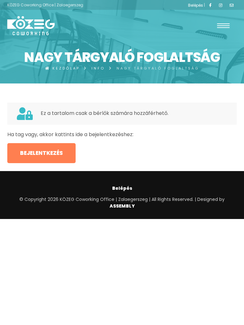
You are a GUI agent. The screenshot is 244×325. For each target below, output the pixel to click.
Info (98, 68)
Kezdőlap (65, 68)
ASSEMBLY (122, 206)
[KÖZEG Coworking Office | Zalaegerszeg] (31, 26)
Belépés (195, 5)
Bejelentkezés (41, 153)
